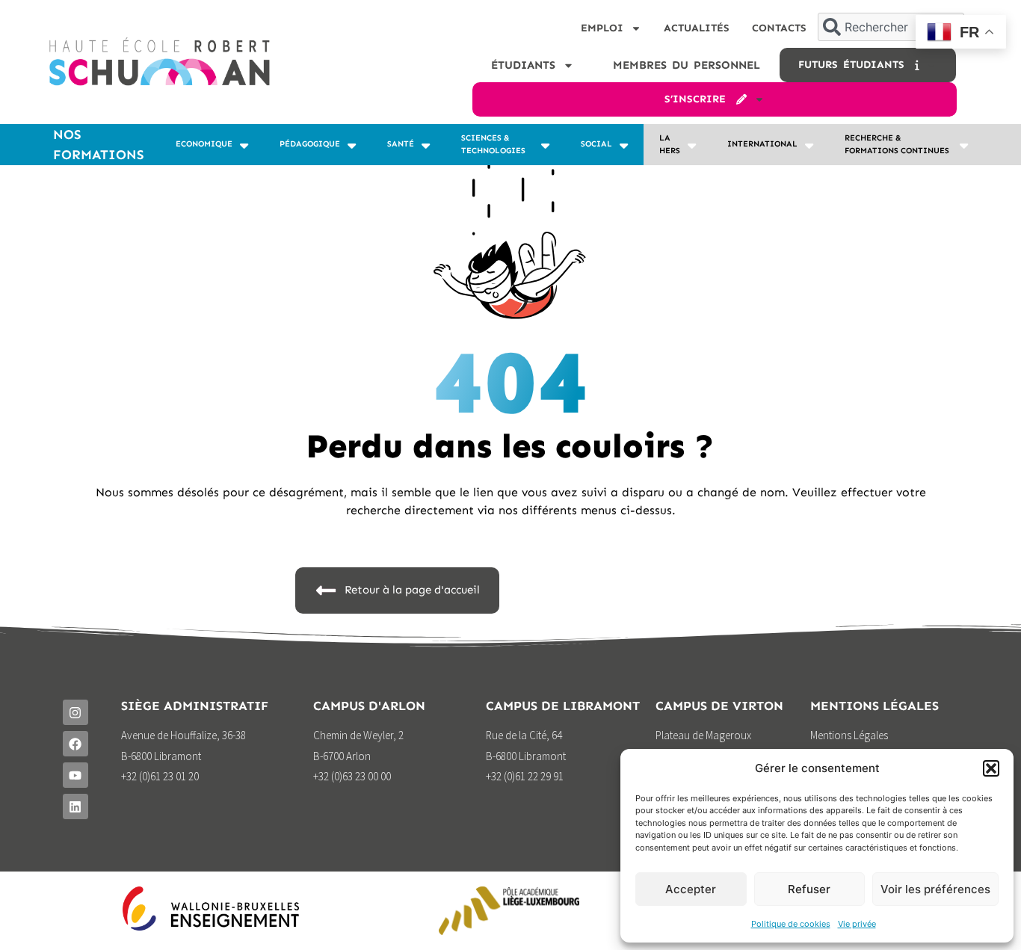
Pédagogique (310, 144)
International (762, 144)
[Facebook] (75, 743)
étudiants (523, 65)
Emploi (602, 28)
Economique (204, 144)
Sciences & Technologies (493, 144)
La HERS (669, 144)
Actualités (696, 28)
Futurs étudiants (856, 64)
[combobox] (891, 27)
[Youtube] (75, 775)
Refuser (809, 889)
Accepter (690, 889)
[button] (991, 768)
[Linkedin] (75, 806)
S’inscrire (700, 99)
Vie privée (857, 924)
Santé (400, 144)
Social (596, 144)
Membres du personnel (686, 65)
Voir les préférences (935, 889)
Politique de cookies (790, 924)
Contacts (779, 28)
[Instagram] (75, 712)
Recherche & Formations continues (897, 144)
